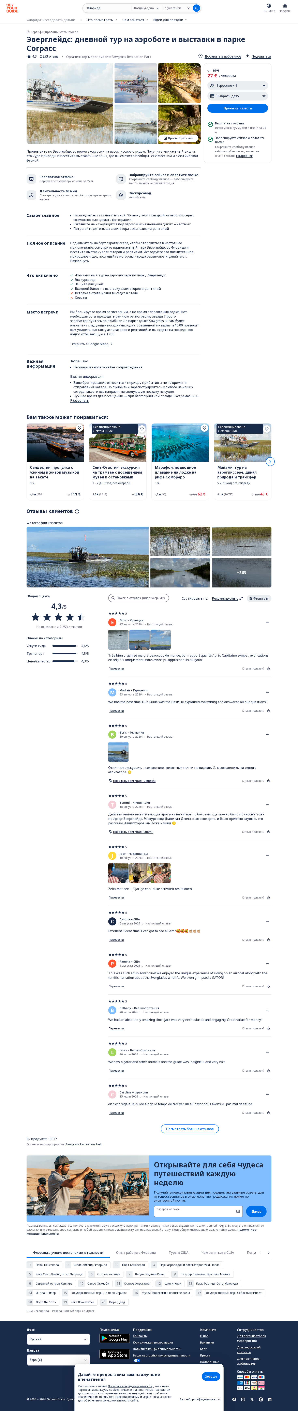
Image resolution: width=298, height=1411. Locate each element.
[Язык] (269, 5)
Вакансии (207, 1342)
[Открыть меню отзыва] (267, 622)
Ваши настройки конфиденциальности (162, 1355)
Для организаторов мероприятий (251, 1338)
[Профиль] (285, 5)
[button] (43, 56)
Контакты (140, 1336)
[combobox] (227, 598)
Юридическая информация (153, 1342)
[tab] (68, 1252)
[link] (55, 461)
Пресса (205, 1355)
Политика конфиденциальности (156, 1349)
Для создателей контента (249, 1349)
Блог (203, 1349)
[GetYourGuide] (12, 8)
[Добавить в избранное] (79, 428)
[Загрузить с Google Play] (114, 1339)
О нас (204, 1336)
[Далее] (270, 461)
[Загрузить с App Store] (114, 1354)
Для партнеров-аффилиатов (248, 1361)
